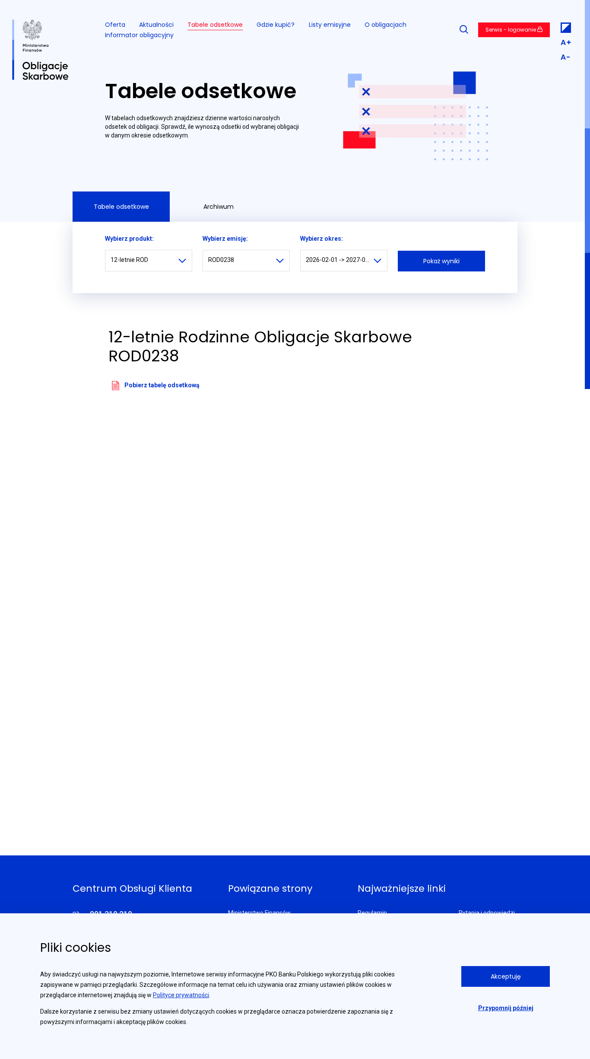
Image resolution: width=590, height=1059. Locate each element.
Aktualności (156, 24)
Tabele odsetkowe (215, 24)
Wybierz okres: (321, 238)
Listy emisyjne (330, 24)
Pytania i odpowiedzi (487, 912)
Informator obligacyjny (139, 35)
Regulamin (372, 912)
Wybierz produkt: (129, 238)
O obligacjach (385, 24)
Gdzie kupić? (276, 24)
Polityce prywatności (181, 995)
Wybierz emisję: (225, 238)
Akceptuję (506, 976)
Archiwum (218, 206)
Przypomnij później (505, 1008)
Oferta (115, 24)
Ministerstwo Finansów (259, 912)
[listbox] (148, 260)
